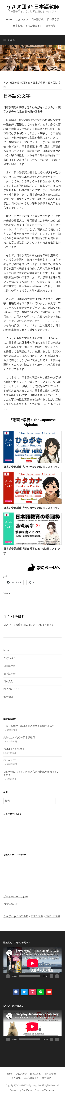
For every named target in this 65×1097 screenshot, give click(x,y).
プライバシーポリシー (15, 896)
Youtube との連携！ (14, 748)
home (9, 19)
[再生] (8, 976)
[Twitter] (24, 992)
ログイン (35, 624)
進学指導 (50, 25)
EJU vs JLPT (9, 760)
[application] (32, 963)
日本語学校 (37, 19)
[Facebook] (16, 992)
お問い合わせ (10, 904)
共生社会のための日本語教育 (19, 737)
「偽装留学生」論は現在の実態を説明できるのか (30, 726)
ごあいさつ (22, 19)
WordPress (27, 1090)
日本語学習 (53, 19)
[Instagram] (32, 992)
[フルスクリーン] (57, 976)
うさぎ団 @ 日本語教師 (32, 7)
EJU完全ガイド (34, 25)
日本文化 (18, 25)
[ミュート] (51, 976)
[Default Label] (41, 992)
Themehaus (49, 1090)
